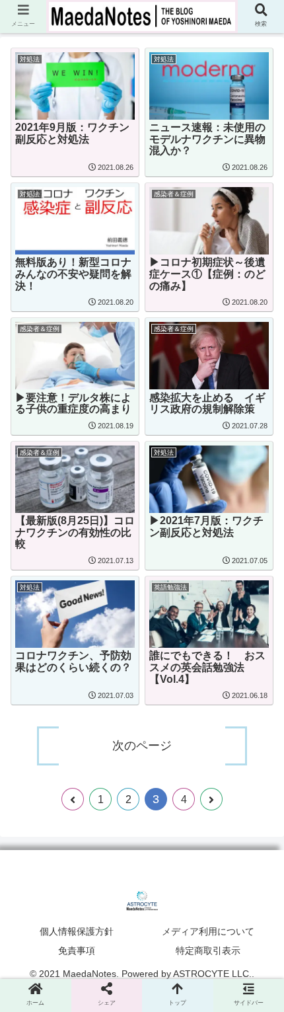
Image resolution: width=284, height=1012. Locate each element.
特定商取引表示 (208, 950)
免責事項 (76, 950)
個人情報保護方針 (77, 931)
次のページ (142, 745)
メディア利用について (208, 931)
